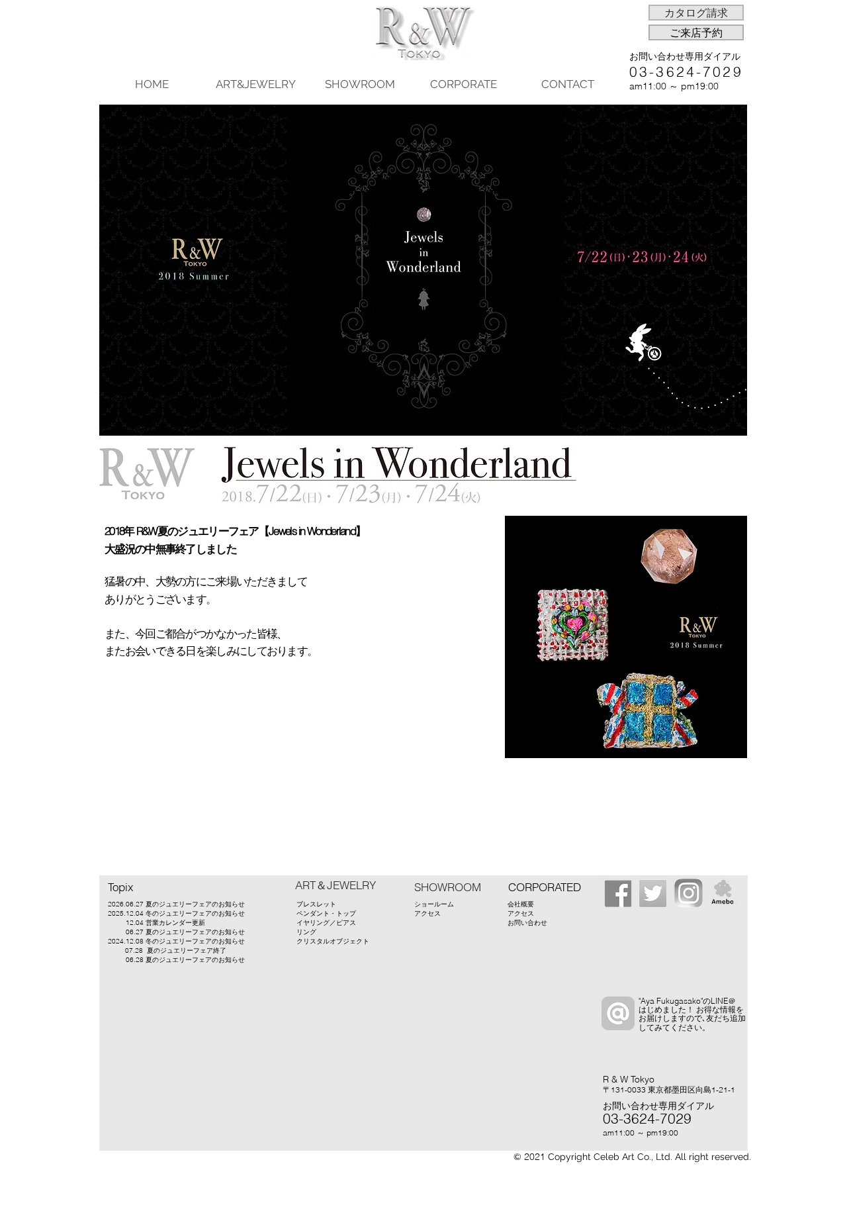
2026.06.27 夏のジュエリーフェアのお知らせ (176, 904)
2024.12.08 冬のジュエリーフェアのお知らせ (176, 941)
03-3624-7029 (686, 71)
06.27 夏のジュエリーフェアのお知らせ (185, 932)
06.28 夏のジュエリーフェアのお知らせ (176, 959)
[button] (696, 13)
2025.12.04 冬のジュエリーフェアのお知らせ (176, 913)
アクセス (427, 913)
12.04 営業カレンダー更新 (165, 922)
